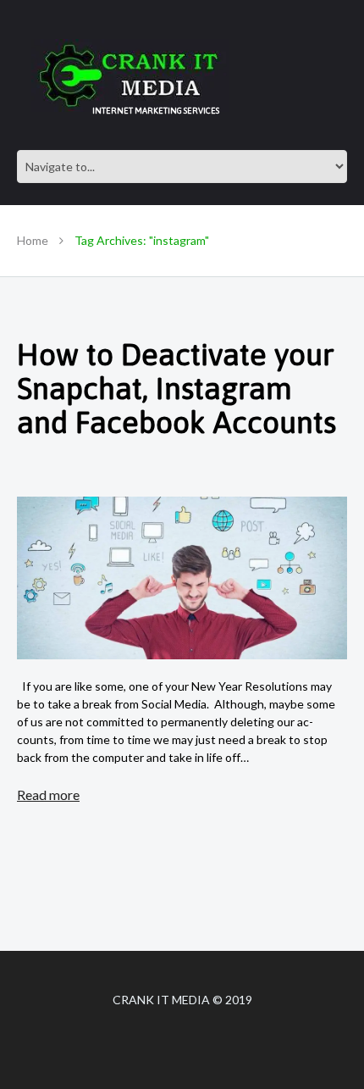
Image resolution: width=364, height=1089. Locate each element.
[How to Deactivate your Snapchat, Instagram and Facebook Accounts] (182, 578)
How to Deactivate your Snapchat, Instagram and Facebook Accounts (176, 388)
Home (32, 240)
